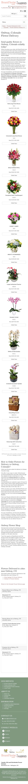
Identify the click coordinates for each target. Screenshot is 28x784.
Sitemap (6, 708)
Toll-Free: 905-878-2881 (10, 724)
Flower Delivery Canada (10, 683)
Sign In (14, 13)
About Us (6, 694)
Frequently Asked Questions (11, 704)
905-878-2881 (7, 8)
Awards (6, 697)
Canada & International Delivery (18, 6)
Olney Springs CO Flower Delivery (13, 577)
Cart (23, 11)
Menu (4, 22)
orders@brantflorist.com (20, 8)
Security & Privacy (9, 705)
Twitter (6, 734)
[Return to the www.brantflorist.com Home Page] (14, 3)
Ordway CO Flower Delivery (11, 579)
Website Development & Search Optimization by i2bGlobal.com (14, 777)
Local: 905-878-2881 (9, 721)
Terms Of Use (8, 707)
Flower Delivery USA (9, 685)
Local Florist (7, 688)
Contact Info (7, 695)
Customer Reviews (9, 698)
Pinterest (7, 738)
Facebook (7, 731)
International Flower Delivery (11, 686)
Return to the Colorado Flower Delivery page (13, 584)
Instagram (7, 741)
